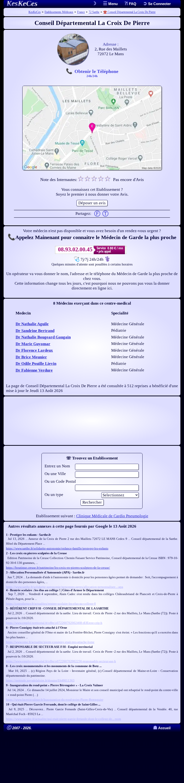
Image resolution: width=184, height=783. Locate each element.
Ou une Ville (55, 473)
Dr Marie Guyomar (33, 344)
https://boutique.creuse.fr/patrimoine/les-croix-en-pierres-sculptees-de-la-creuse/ (58, 567)
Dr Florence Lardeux (34, 350)
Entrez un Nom (57, 466)
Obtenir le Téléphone (96, 73)
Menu (112, 4)
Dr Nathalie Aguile (32, 324)
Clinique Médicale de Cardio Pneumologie (112, 516)
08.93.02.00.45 (75, 249)
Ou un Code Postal (60, 481)
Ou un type (54, 494)
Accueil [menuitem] (162, 728)
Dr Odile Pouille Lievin (36, 363)
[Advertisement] (92, 421)
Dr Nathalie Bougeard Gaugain (43, 337)
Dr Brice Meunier (31, 357)
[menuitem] (157, 4)
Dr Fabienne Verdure (34, 370)
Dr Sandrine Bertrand (35, 330)
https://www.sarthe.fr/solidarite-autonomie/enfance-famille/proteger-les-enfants (57, 548)
